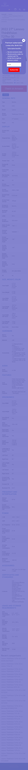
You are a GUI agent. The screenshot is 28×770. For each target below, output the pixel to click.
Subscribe (14, 70)
